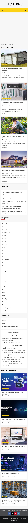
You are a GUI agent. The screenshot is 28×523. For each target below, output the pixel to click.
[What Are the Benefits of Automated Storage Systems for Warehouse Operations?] (14, 489)
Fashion (4, 250)
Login (3, 323)
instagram (15, 350)
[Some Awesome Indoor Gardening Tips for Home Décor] (14, 125)
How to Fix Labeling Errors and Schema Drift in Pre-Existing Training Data (13, 197)
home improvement (7, 350)
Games (4, 265)
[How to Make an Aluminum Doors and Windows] (14, 91)
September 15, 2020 (10, 139)
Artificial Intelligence (6, 336)
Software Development (12, 359)
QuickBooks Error (19, 355)
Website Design (22, 363)
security (11, 357)
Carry (4, 139)
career (9, 338)
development (10, 340)
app (6, 332)
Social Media (20, 357)
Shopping (4, 299)
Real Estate (5, 64)
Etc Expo (14, 4)
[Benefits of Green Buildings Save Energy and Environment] (14, 159)
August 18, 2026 (12, 449)
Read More (4, 79)
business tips (5, 338)
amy (4, 72)
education (5, 345)
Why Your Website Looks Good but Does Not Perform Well (14, 202)
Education (4, 241)
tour (10, 361)
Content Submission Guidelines (10, 326)
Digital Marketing (6, 232)
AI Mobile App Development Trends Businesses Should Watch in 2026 (11, 207)
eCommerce (17, 342)
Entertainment (6, 244)
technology (5, 361)
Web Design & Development (9, 308)
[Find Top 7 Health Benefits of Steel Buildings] (14, 58)
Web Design (5, 363)
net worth (4, 355)
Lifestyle (4, 280)
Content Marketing (15, 338)
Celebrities (5, 229)
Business (4, 226)
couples (21, 338)
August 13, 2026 (12, 503)
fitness (20, 345)
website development (7, 365)
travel (15, 361)
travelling (19, 361)
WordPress (5, 311)
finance (16, 345)
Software (4, 359)
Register (4, 320)
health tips (10, 348)
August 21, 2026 (12, 395)
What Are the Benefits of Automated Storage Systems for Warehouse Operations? (14, 212)
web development (14, 363)
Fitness (4, 256)
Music (3, 286)
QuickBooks (11, 355)
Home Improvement (6, 98)
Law (3, 277)
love (3, 352)
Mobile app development (18, 352)
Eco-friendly (5, 238)
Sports (4, 302)
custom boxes (5, 340)
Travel (3, 305)
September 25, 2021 (10, 72)
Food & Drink (5, 259)
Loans (23, 350)
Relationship (5, 292)
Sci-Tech (4, 295)
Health (4, 132)
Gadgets (4, 262)
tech (19, 359)
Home (14, 348)
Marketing (5, 283)
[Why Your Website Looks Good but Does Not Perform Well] (14, 435)
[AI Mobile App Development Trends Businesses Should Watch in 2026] (14, 462)
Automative (5, 223)
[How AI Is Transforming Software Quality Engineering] (14, 382)
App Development (13, 332)
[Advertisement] (14, 27)
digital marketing (8, 342)
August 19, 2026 (12, 422)
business (16, 335)
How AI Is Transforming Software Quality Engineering (13, 193)
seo (15, 357)
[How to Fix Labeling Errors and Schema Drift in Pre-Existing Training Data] (14, 408)
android (3, 332)
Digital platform (6, 235)
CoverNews (22, 518)
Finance (4, 253)
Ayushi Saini (5, 395)
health (5, 348)
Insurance (4, 274)
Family (3, 247)
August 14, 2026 (12, 476)
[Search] (25, 10)
